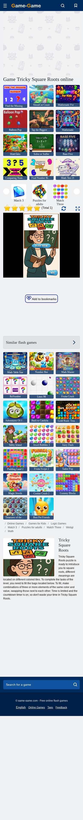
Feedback (61, 707)
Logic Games (58, 523)
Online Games (15, 523)
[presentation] (6, 191)
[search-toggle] (62, 5)
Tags (50, 707)
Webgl (69, 527)
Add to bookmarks (43, 299)
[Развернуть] (78, 209)
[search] (75, 684)
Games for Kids (37, 523)
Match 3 (12, 527)
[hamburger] (5, 6)
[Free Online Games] (26, 5)
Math (10, 531)
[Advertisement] (39, 43)
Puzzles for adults (31, 527)
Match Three (53, 527)
